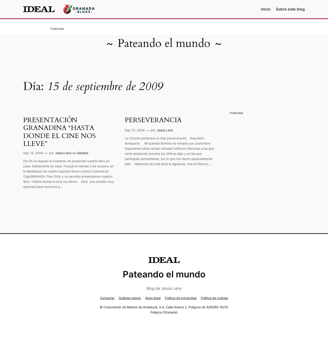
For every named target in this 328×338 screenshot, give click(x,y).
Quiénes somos (130, 298)
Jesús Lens (63, 153)
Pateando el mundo (164, 43)
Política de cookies (214, 298)
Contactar (107, 298)
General (82, 153)
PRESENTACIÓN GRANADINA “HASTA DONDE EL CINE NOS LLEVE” (59, 132)
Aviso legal (153, 298)
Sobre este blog (290, 9)
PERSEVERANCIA (153, 120)
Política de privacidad (181, 298)
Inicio (265, 9)
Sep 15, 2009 (33, 153)
